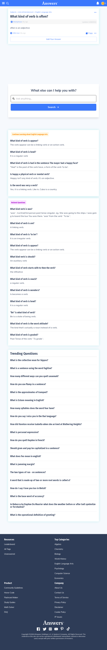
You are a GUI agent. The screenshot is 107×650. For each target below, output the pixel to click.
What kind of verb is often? (29, 16)
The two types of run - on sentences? (28, 472)
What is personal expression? (24, 432)
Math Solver (9, 607)
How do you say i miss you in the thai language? (33, 416)
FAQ (6, 612)
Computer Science (62, 573)
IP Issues (58, 617)
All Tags (7, 549)
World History (60, 559)
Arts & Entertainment (25, 12)
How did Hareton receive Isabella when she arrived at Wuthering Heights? (46, 424)
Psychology (59, 568)
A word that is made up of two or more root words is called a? (40, 480)
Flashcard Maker (11, 597)
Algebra (58, 544)
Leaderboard (9, 544)
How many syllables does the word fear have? (32, 408)
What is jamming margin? (22, 464)
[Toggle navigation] (3, 3)
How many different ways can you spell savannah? (34, 376)
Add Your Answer (53, 39)
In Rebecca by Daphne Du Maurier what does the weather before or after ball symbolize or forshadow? (53, 505)
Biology (58, 554)
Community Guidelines (13, 588)
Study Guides (9, 602)
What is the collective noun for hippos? (29, 360)
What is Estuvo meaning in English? (27, 400)
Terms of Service (62, 597)
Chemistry (59, 549)
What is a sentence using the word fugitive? (31, 368)
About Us (58, 588)
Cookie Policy (60, 612)
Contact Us (59, 592)
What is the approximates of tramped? (29, 392)
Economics (59, 578)
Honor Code (9, 592)
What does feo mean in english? (25, 456)
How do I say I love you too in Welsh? (28, 488)
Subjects (13, 12)
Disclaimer (59, 607)
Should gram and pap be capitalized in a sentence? (35, 448)
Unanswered (9, 554)
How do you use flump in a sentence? (28, 384)
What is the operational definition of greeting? (32, 514)
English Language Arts (43, 12)
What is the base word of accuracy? (27, 496)
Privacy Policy (60, 602)
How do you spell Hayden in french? (27, 440)
